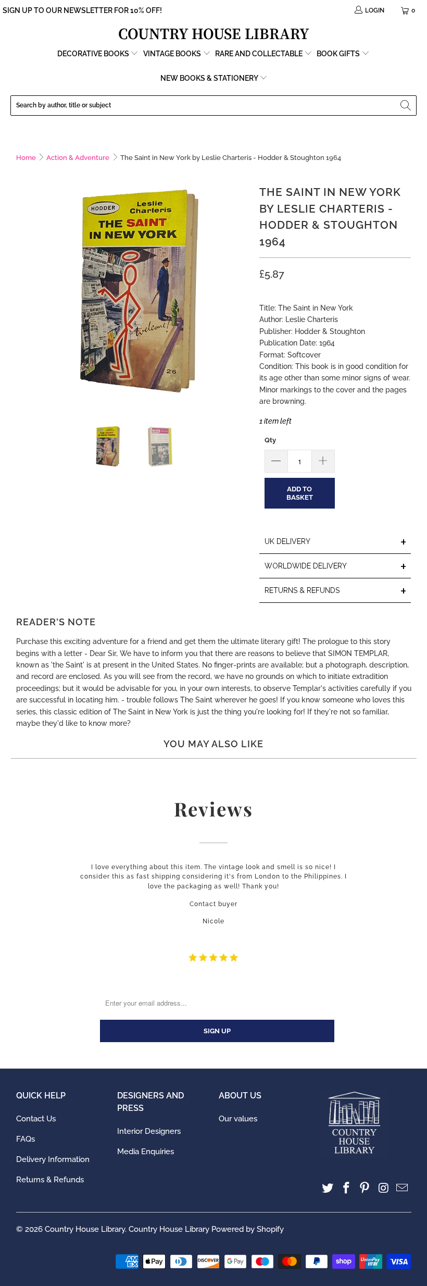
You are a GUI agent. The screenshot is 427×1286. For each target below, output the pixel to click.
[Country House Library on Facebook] (346, 1188)
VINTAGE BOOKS (172, 54)
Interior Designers (149, 1131)
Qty (270, 440)
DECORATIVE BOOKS (94, 54)
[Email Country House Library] (402, 1188)
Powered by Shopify (247, 1229)
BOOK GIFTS (339, 54)
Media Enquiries (145, 1151)
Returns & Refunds (50, 1179)
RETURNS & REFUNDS (336, 591)
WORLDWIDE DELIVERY (336, 567)
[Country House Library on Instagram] (384, 1188)
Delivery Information (53, 1159)
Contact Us (36, 1118)
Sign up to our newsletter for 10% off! (82, 10)
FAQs (25, 1139)
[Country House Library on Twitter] (328, 1188)
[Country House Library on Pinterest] (365, 1188)
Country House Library (85, 1229)
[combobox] (213, 105)
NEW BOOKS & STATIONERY (209, 78)
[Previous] (24, 290)
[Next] (241, 290)
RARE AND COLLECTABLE (259, 54)
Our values (238, 1118)
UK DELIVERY (336, 542)
